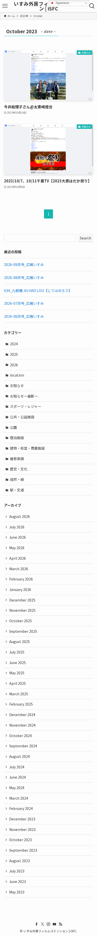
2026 (14, 364)
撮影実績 (17, 458)
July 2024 (16, 766)
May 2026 (16, 547)
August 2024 (19, 756)
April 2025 (17, 683)
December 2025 (22, 599)
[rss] (60, 924)
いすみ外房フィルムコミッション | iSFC (48, 6)
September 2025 (23, 631)
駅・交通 (17, 489)
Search (85, 237)
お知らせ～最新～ (24, 396)
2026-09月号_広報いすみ (24, 264)
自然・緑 (17, 479)
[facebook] (36, 924)
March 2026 (18, 568)
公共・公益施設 (22, 416)
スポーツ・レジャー (25, 406)
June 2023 (17, 881)
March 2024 (18, 798)
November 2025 (22, 610)
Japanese (61, 3)
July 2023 (16, 870)
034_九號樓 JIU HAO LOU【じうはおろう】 (38, 290)
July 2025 (16, 652)
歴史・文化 (18, 468)
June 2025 (17, 662)
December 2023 (22, 818)
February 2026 (21, 578)
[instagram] (48, 924)
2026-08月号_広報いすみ (24, 277)
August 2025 (19, 641)
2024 (14, 343)
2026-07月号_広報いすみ (24, 303)
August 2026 (19, 516)
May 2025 (16, 672)
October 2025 (20, 620)
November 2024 (22, 725)
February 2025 (21, 704)
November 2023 (22, 829)
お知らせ (17, 385)
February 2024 (21, 808)
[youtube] (54, 924)
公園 (13, 427)
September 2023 (23, 850)
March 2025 (18, 693)
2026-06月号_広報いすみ (24, 316)
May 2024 (16, 787)
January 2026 (20, 589)
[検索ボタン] (92, 6)
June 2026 (17, 537)
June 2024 (17, 777)
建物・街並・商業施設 (27, 448)
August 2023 (19, 860)
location (17, 375)
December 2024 (22, 714)
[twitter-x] (42, 924)
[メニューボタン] (5, 6)
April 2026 (17, 558)
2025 (14, 354)
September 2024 (23, 745)
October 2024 (20, 735)
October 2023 (20, 839)
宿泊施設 (17, 437)
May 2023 (16, 891)
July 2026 (16, 526)
